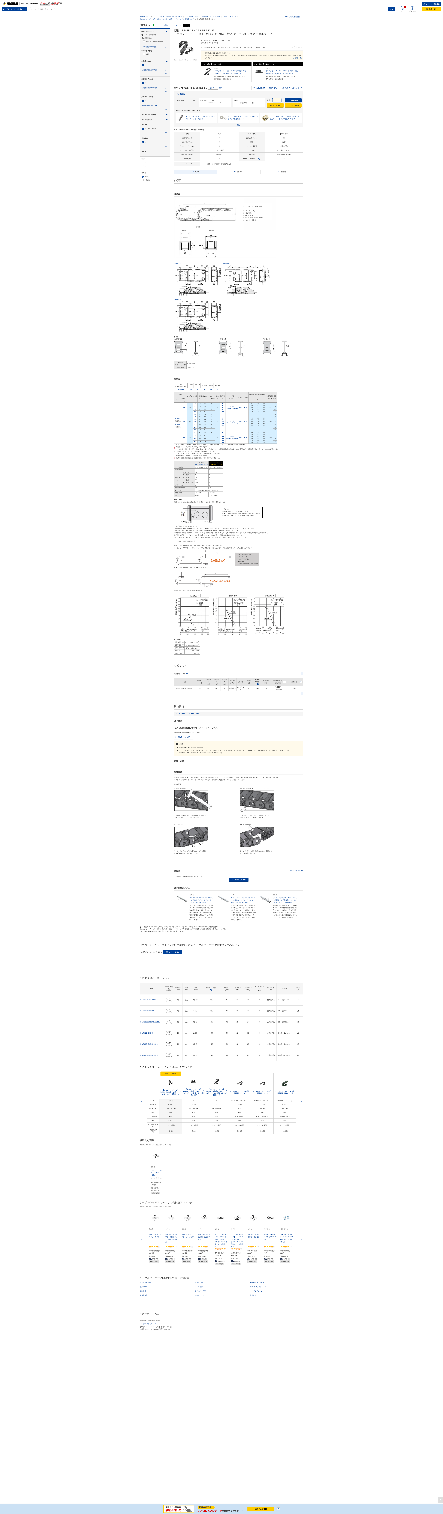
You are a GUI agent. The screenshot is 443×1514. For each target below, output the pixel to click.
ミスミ (176, 25)
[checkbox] (155, 41)
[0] (403, 8)
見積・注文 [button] (433, 9)
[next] (301, 1102)
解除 (166, 73)
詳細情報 (283, 172)
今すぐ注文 (276, 105)
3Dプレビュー (274, 88)
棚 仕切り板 (144, 1295)
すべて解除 (164, 25)
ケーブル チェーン (256, 1291)
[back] (141, 1102)
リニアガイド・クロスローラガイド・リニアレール (203, 17)
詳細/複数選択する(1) (150, 47)
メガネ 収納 (199, 1282)
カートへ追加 (294, 105)
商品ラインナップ (184, 737)
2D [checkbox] (146, 163)
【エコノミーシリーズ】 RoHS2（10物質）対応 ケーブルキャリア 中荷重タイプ (167, 19)
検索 (391, 9)
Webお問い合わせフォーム (148, 1324)
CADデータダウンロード (293, 88)
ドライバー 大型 (200, 1291)
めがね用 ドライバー (257, 1282)
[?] (259, 158)
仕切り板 (253, 1295)
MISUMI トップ (145, 17)
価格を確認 (294, 100)
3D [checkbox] (146, 166)
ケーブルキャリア (230, 17)
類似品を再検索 (240, 879)
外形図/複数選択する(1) (150, 70)
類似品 (182, 94)
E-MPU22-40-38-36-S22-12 (149, 1044)
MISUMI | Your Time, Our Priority (13, 3)
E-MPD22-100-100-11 (147, 1011)
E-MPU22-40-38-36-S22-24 (149, 1055)
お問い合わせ (412, 11)
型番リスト (240, 172)
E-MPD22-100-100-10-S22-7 (149, 1000)
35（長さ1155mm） (151, 128)
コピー (214, 87)
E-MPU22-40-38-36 (146, 1033)
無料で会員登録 (261, 1509)
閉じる (278, 1508)
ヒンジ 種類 (199, 1287)
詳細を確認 (298, 58)
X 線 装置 (143, 1291)
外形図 (197, 172)
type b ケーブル (200, 1295)
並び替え (284, 682)
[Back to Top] (440, 1500)
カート (403, 11)
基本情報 (182, 713)
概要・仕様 (195, 713)
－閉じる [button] (239, 125)
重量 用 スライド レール (258, 1287)
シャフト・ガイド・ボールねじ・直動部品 (168, 17)
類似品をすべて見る (296, 870)
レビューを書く (174, 952)
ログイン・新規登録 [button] (433, 4)
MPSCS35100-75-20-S (201, 464)
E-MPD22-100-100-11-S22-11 (150, 1022)
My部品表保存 (260, 88)
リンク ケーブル (145, 1282)
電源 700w (143, 1287)
